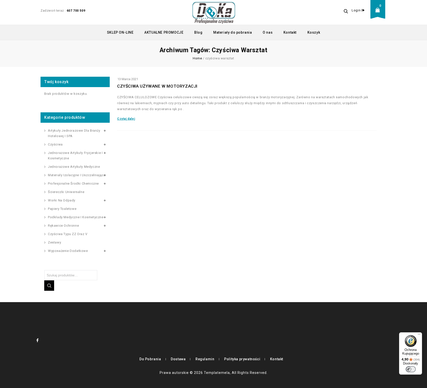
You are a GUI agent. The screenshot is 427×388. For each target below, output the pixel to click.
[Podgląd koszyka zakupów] (379, 13)
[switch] (411, 369)
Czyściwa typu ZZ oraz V (67, 234)
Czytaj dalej (126, 119)
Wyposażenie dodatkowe (68, 251)
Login (357, 10)
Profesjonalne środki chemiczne (73, 183)
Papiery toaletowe (62, 209)
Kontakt (290, 32)
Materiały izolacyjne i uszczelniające (77, 175)
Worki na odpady (61, 200)
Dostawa (178, 359)
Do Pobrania (150, 359)
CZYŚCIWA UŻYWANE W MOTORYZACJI (157, 86)
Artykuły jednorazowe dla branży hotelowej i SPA (74, 133)
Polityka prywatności (242, 359)
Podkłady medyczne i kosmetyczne (76, 217)
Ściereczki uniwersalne (66, 192)
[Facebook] (37, 340)
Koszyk (313, 32)
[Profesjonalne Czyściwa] (214, 12)
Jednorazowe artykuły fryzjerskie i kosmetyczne (75, 155)
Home (197, 58)
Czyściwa (55, 144)
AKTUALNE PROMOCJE (163, 32)
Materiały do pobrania (232, 32)
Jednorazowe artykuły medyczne (74, 167)
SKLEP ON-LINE (120, 32)
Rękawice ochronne (63, 225)
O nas (268, 32)
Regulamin (204, 359)
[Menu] (419, 335)
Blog (198, 32)
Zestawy (54, 242)
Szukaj (49, 285)
